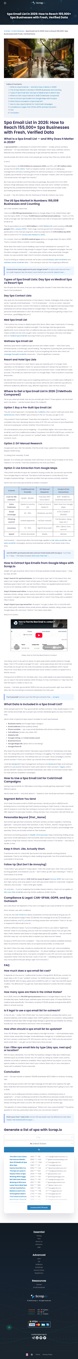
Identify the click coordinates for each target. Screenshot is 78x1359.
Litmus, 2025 (55, 879)
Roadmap (39, 1267)
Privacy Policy (47, 1354)
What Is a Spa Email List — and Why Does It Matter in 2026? (33, 87)
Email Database (18, 31)
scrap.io (56, 697)
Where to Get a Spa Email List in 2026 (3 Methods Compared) (34, 95)
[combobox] (39, 1137)
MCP (39, 1259)
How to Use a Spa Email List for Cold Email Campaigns (31, 104)
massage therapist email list (15, 354)
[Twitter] (44, 1338)
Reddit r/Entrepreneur (39, 835)
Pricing (39, 1236)
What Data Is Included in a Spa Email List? (26, 101)
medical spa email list (18, 336)
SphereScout (9, 415)
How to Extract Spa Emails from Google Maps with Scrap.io (33, 98)
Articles (7, 31)
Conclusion (14, 113)
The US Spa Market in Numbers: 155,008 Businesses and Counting (35, 90)
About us (39, 1241)
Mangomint (16, 764)
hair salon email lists (59, 540)
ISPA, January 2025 (18, 229)
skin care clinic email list (13, 892)
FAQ (12, 110)
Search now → (60, 272)
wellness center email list (14, 262)
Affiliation (39, 1264)
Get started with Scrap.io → (23, 1120)
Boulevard (53, 764)
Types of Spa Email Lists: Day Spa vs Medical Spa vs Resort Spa (35, 93)
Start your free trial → (40, 556)
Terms (37, 1354)
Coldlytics (42, 412)
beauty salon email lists (58, 259)
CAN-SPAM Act (21, 915)
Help (39, 1247)
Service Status (39, 1270)
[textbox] (39, 1137)
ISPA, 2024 (20, 169)
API (39, 1262)
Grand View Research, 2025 (33, 235)
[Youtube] (37, 1338)
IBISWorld (48, 226)
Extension (39, 1244)
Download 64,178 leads (39, 1208)
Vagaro (62, 767)
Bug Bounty (39, 1273)
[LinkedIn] (40, 1338)
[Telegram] (33, 1338)
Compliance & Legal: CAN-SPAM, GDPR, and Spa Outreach (33, 107)
